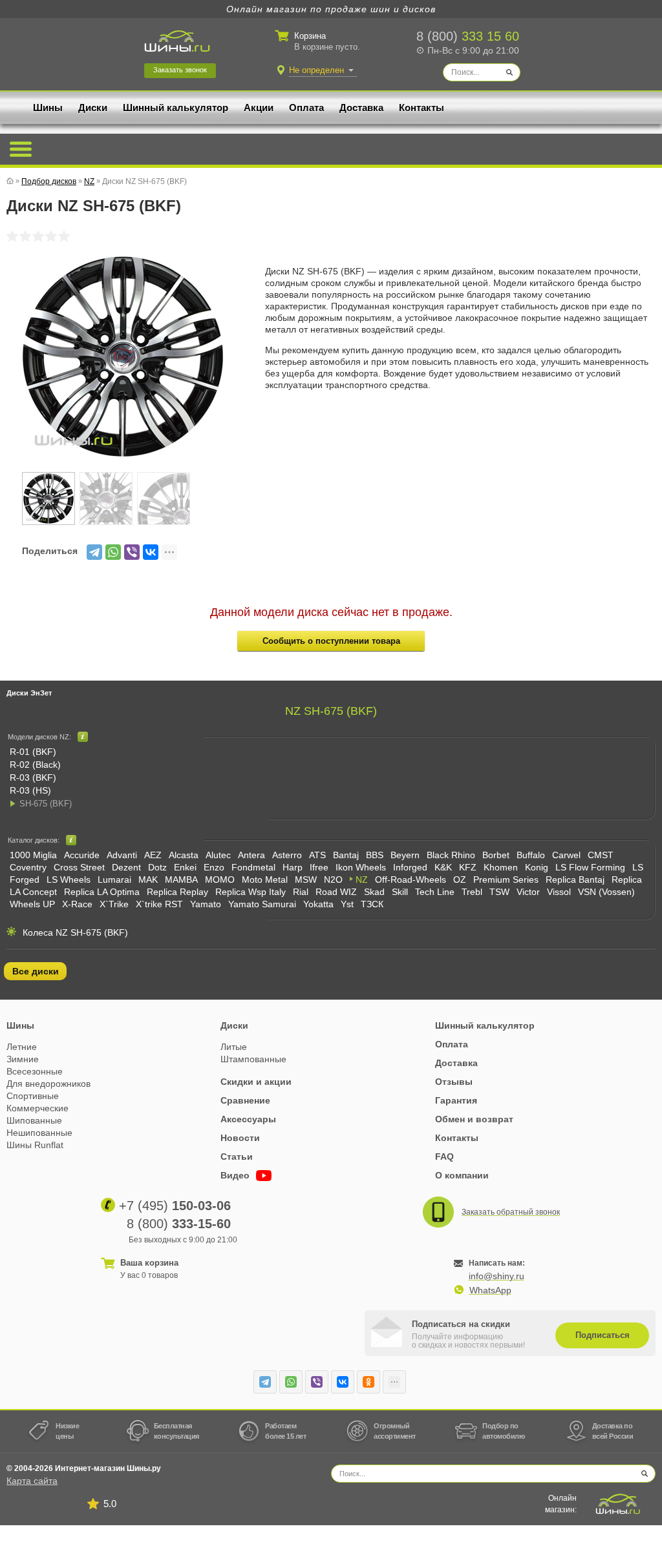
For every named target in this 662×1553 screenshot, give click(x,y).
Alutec (218, 855)
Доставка (361, 107)
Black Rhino (451, 855)
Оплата (306, 107)
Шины (48, 107)
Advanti (122, 855)
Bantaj (346, 855)
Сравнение (245, 1100)
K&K (443, 867)
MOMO (220, 879)
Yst (347, 904)
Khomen (501, 867)
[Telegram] (94, 552)
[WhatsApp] (113, 552)
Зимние (22, 1059)
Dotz (157, 867)
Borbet (495, 855)
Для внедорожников (48, 1083)
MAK (148, 879)
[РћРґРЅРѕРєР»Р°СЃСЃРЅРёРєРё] (368, 1382)
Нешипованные (39, 1132)
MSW (306, 879)
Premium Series (506, 879)
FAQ (444, 1156)
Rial (300, 892)
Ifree (319, 867)
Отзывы (454, 1081)
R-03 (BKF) (33, 777)
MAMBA (181, 879)
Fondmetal (253, 867)
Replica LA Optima (102, 892)
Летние (21, 1047)
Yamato (205, 904)
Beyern (405, 855)
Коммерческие (37, 1108)
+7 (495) (175, 1205)
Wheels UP (32, 904)
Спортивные (32, 1096)
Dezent (126, 867)
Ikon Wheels (361, 867)
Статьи (236, 1156)
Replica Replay (177, 892)
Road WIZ (336, 892)
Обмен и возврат (474, 1119)
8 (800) (467, 36)
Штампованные (253, 1059)
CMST (601, 855)
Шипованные (34, 1120)
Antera (251, 855)
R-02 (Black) (35, 764)
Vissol (559, 892)
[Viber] (132, 552)
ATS (317, 855)
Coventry (28, 867)
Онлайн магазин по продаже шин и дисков (331, 9)
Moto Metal (265, 879)
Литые (233, 1047)
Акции (258, 107)
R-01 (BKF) (33, 751)
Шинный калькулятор (175, 107)
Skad (374, 892)
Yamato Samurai (262, 904)
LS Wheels (69, 879)
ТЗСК (372, 904)
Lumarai (114, 879)
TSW (499, 892)
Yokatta (318, 904)
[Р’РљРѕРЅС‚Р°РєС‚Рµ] (150, 552)
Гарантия (456, 1100)
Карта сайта (32, 1481)
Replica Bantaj (575, 879)
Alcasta (183, 855)
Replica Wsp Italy (250, 892)
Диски (92, 107)
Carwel (566, 855)
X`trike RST (159, 904)
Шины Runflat (34, 1145)
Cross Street (79, 867)
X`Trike (114, 904)
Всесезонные (34, 1071)
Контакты (421, 107)
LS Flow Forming (590, 867)
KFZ (467, 867)
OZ (459, 879)
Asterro (287, 855)
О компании (462, 1175)
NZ (362, 879)
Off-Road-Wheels (410, 879)
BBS (374, 855)
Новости (240, 1138)
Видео (236, 1175)
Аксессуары (248, 1119)
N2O (333, 879)
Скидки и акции (256, 1081)
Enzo (214, 867)
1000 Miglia (33, 855)
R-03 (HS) (30, 790)
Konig (536, 867)
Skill (400, 892)
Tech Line (434, 892)
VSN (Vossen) (606, 892)
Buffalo (531, 855)
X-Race (77, 904)
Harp (293, 867)
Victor (528, 892)
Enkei (185, 867)
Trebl (472, 892)
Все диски (35, 971)
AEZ (153, 855)
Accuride (82, 855)
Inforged (410, 867)
